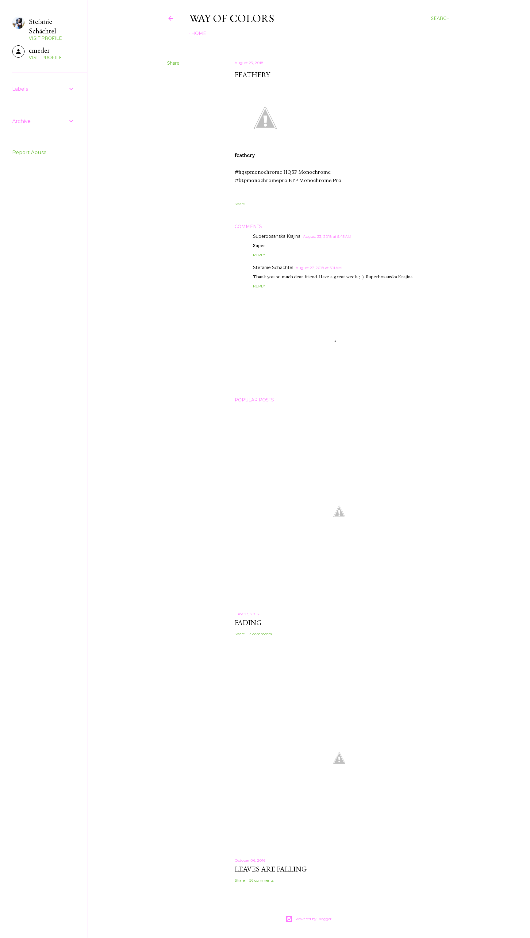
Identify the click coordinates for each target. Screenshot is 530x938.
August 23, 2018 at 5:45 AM (327, 236)
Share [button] (173, 63)
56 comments (261, 880)
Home (198, 33)
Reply (259, 255)
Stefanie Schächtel (273, 267)
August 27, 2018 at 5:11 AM (319, 267)
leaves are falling (271, 869)
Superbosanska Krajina (277, 236)
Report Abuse (29, 152)
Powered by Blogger (313, 919)
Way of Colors (231, 18)
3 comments (260, 634)
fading (248, 622)
